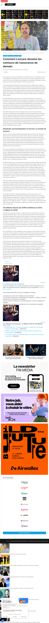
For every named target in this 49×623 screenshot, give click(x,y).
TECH (20, 55)
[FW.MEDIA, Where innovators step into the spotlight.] (10, 5)
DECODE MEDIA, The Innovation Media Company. (30, 541)
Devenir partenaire (24, 533)
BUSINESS (5, 55)
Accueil (5, 52)
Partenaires (10, 52)
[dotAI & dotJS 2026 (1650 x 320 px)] (24, 14)
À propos (7, 261)
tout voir (7, 325)
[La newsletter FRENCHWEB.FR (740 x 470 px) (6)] (24, 391)
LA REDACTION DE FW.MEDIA (13, 284)
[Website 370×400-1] (24, 474)
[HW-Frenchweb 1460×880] (24, 421)
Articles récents (8, 263)
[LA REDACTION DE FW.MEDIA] (11, 281)
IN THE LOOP (10, 55)
